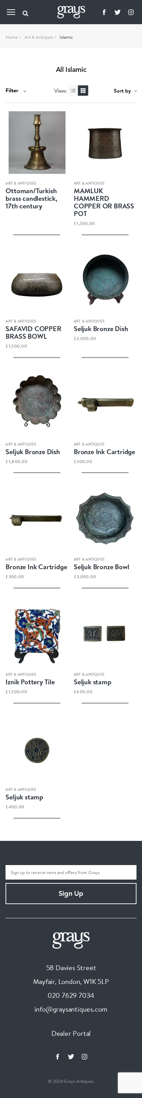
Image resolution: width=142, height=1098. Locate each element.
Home (12, 37)
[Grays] (71, 939)
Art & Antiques (38, 37)
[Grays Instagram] (131, 12)
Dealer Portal (71, 1033)
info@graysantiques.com (71, 1009)
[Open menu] (11, 12)
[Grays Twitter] (117, 12)
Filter (13, 90)
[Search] (25, 12)
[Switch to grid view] (83, 90)
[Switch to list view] (74, 90)
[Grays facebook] (104, 12)
